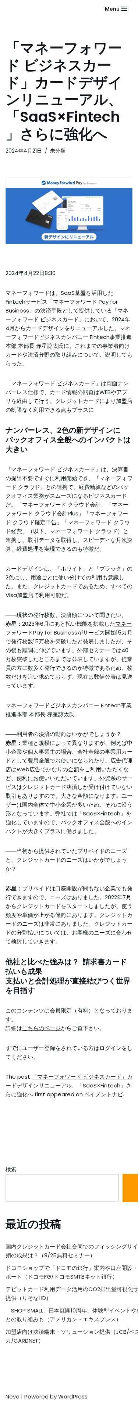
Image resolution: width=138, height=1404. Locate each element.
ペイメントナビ (103, 1094)
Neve (13, 1396)
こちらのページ (41, 1028)
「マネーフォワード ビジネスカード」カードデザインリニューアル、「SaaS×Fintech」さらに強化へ (69, 1085)
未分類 (58, 150)
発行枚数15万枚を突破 (38, 641)
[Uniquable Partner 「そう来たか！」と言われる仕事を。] (24, 8)
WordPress (73, 1396)
